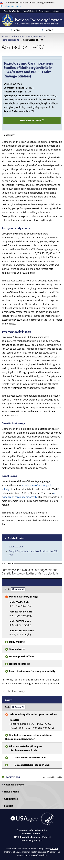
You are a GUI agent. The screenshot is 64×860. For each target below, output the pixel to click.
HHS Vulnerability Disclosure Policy (31, 837)
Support (56, 11)
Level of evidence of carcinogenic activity (32, 671)
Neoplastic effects (19, 663)
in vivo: (25, 748)
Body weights (17, 641)
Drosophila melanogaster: (28, 736)
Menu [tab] (16, 30)
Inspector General (31, 833)
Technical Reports (10, 39)
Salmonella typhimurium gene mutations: (33, 714)
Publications (18, 36)
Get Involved (44, 11)
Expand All (19, 589)
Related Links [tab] (15, 538)
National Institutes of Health (30, 855)
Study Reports (35, 36)
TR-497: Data (16, 546)
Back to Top (13, 777)
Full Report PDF (30, 120)
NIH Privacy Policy (30, 840)
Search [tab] (49, 30)
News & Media (28, 11)
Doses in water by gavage (23, 596)
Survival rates (17, 649)
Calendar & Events (11, 11)
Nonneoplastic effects (21, 656)
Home (5, 36)
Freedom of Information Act (31, 830)
